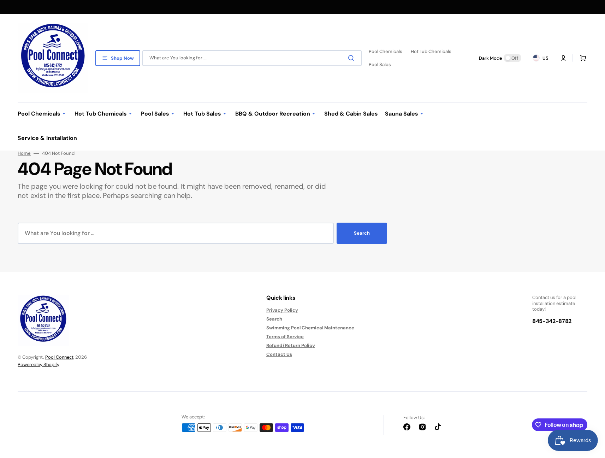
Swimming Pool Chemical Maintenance (310, 328)
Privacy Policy (282, 310)
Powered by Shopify (38, 365)
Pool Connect (59, 357)
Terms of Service (285, 337)
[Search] (352, 58)
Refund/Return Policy (290, 345)
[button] (582, 58)
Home (24, 153)
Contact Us (279, 354)
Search (362, 233)
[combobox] (252, 58)
